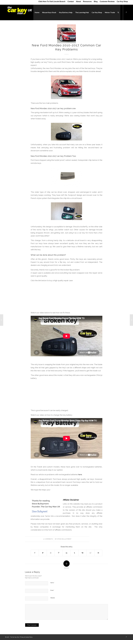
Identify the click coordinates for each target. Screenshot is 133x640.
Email (52, 590)
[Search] (118, 12)
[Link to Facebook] (126, 12)
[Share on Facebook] (35, 553)
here (80, 474)
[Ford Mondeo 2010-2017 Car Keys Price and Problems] (1, 320)
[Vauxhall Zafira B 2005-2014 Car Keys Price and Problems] (131, 320)
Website (52, 598)
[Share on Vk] (82, 553)
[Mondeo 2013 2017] (66, 33)
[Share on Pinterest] (58, 553)
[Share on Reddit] (90, 553)
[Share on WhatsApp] (51, 553)
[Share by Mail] (98, 553)
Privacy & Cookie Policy (26, 637)
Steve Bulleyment (64, 539)
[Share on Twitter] (43, 553)
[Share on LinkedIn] (66, 553)
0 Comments (48, 539)
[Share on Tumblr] (74, 553)
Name (52, 582)
